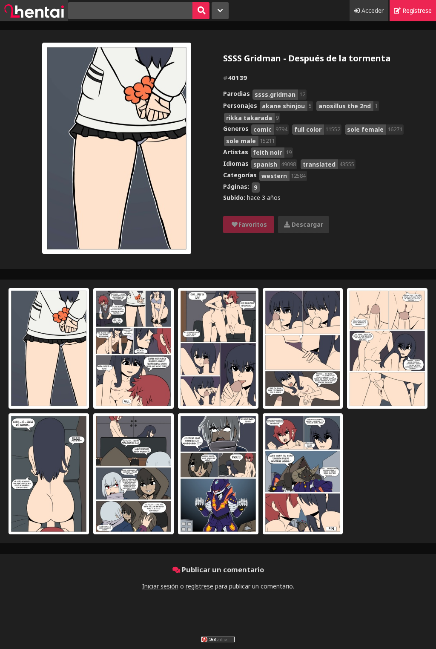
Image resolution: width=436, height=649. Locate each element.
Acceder (372, 10)
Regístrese (416, 10)
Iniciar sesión (160, 586)
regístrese (199, 586)
